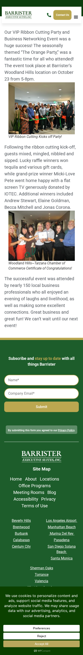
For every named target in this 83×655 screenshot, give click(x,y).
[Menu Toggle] (76, 17)
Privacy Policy (66, 430)
